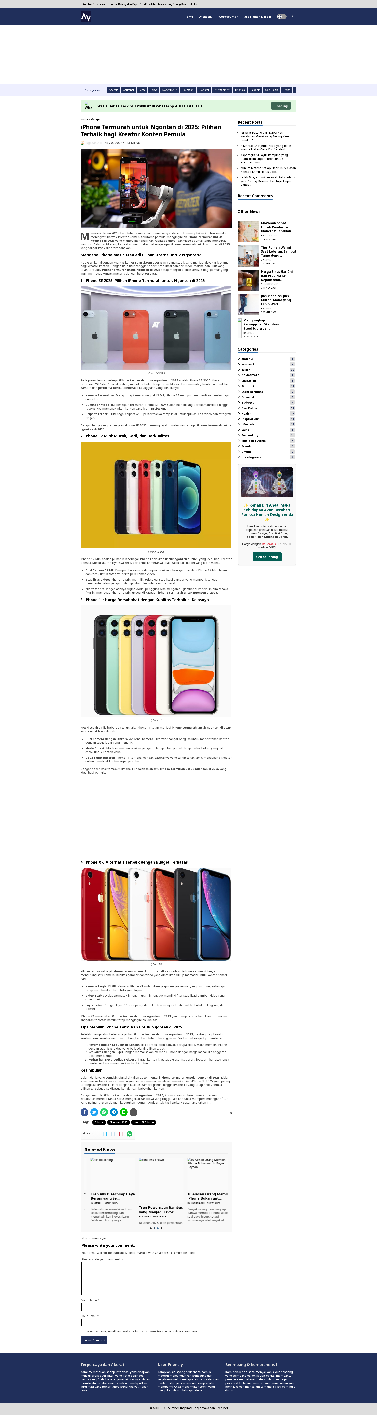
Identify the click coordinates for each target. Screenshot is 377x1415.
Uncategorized (252, 457)
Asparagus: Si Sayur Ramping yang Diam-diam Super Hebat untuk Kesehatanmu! (264, 158)
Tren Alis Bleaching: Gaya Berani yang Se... (106, 1196)
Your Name (89, 1300)
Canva (153, 90)
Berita (142, 90)
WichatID (205, 16)
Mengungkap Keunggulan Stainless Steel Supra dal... (261, 324)
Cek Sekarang (267, 557)
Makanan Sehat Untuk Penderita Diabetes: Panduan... (277, 227)
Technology (249, 435)
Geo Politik (271, 90)
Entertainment (222, 90)
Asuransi (128, 90)
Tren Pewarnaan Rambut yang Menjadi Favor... (155, 1209)
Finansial (240, 90)
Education (188, 90)
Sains (245, 430)
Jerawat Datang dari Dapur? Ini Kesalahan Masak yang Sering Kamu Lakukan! (154, 4)
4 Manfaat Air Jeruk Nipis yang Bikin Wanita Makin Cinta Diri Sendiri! (266, 147)
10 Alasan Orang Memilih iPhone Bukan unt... (203, 1196)
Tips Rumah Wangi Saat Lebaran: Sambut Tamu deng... (278, 251)
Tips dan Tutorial (253, 441)
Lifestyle (247, 424)
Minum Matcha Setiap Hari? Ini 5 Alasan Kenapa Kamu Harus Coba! (268, 170)
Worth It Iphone (144, 1122)
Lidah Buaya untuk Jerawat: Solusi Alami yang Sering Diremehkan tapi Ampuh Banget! (268, 181)
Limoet (92, 1202)
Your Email (88, 1316)
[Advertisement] (188, 54)
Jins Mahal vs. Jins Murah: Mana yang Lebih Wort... (276, 300)
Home (188, 16)
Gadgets (255, 90)
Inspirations (250, 419)
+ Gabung (281, 106)
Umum (246, 452)
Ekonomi (204, 90)
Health (286, 90)
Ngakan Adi (94, 143)
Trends (246, 446)
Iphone (99, 1122)
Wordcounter (228, 16)
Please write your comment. (101, 1259)
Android (113, 90)
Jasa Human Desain (257, 16)
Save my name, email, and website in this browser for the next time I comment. (142, 1331)
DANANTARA (169, 90)
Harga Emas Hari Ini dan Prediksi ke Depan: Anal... (277, 275)
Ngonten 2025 (119, 1122)
